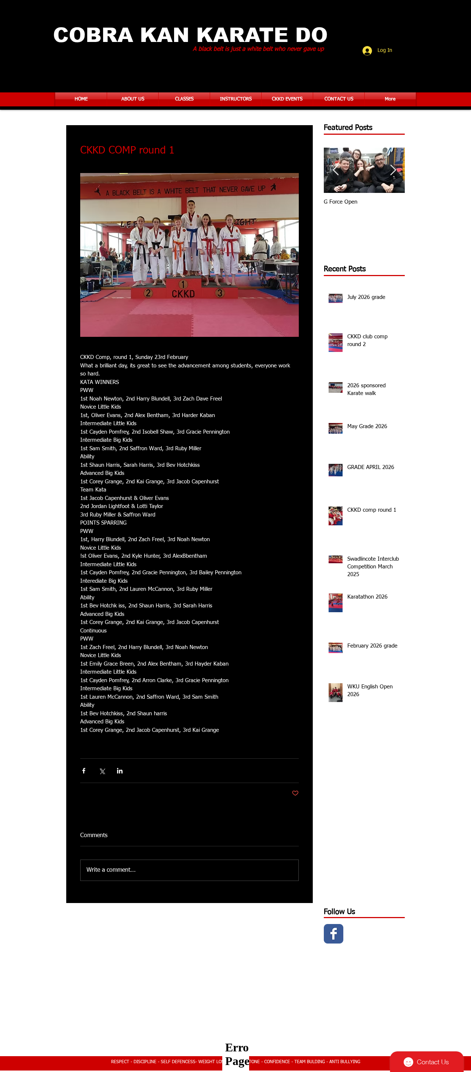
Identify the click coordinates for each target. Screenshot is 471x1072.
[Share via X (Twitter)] (101, 770)
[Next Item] (393, 170)
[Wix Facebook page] (333, 934)
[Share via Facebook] (83, 770)
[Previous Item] (335, 170)
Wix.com (286, 1048)
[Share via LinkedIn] (119, 770)
